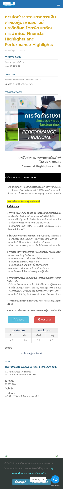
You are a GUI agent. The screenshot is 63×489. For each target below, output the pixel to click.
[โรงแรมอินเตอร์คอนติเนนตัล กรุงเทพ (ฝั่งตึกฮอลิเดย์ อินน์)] (6, 456)
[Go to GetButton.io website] (55, 486)
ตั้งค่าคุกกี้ (20, 482)
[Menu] (59, 4)
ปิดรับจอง (46, 320)
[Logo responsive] (9, 4)
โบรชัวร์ (20, 320)
